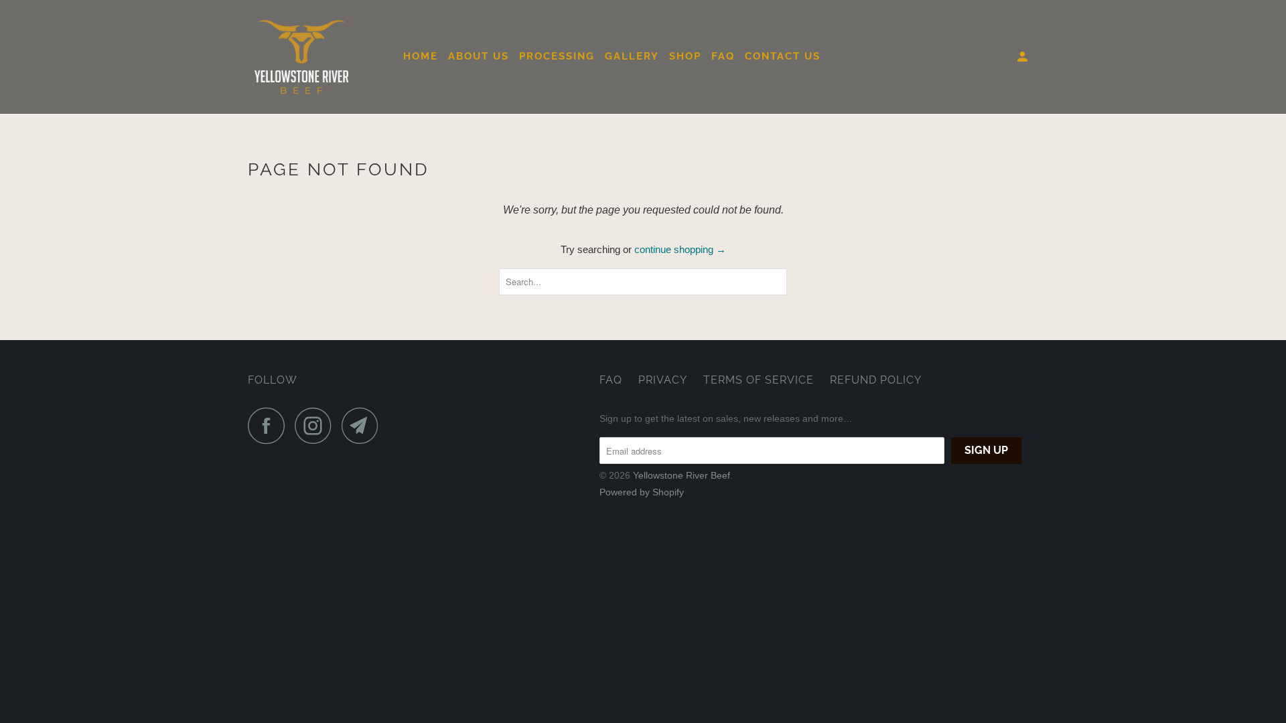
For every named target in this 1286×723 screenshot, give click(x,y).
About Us (478, 56)
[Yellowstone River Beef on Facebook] (270, 425)
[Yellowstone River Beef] (316, 57)
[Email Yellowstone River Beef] (364, 425)
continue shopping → (680, 249)
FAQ (723, 56)
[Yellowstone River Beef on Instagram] (317, 425)
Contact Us (782, 56)
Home (420, 56)
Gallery (632, 56)
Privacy (662, 380)
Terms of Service (758, 380)
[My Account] (1024, 57)
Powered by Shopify (641, 492)
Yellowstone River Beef (681, 475)
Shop (685, 56)
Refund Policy (876, 380)
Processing (557, 56)
